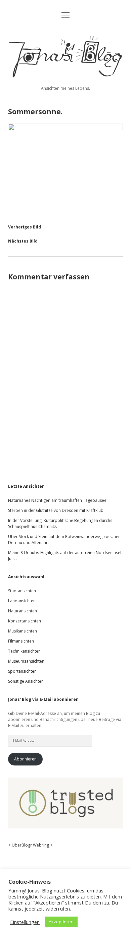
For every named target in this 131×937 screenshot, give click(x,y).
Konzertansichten (24, 621)
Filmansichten (21, 641)
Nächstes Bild (23, 241)
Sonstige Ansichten (26, 681)
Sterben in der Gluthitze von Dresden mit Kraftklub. (56, 510)
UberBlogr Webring (30, 845)
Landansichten (22, 601)
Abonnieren (25, 759)
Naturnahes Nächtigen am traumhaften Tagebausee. (57, 500)
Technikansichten (24, 651)
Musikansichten (22, 631)
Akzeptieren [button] (61, 922)
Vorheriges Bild (24, 227)
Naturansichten (22, 611)
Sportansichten (22, 671)
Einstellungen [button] (25, 922)
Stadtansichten (22, 591)
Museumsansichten (26, 661)
